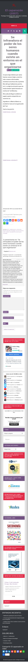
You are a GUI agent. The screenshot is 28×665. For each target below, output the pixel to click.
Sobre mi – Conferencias (9, 636)
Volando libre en (12, 387)
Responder (5, 284)
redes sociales (6, 231)
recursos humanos (20, 230)
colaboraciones (13, 229)
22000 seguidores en (14, 380)
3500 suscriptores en (14, 389)
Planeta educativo (7, 230)
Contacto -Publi (6, 640)
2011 (8, 229)
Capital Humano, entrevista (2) (10, 160)
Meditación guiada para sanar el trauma (13, 615)
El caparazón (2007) (14, 12)
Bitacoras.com (12, 251)
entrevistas (19, 229)
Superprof (6, 606)
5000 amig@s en (13, 382)
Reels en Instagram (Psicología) (10, 638)
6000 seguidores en (13, 393)
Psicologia (13, 230)
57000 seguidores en (14, 384)
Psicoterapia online (7, 643)
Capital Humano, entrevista (9, 111)
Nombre (5, 312)
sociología (5, 233)
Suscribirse (14, 424)
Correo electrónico (8, 317)
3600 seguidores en (14, 390)
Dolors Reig (16, 70)
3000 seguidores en (13, 397)
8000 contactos (12, 395)
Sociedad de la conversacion (15, 231)
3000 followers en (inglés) (15, 399)
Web (4, 323)
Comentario (6, 296)
